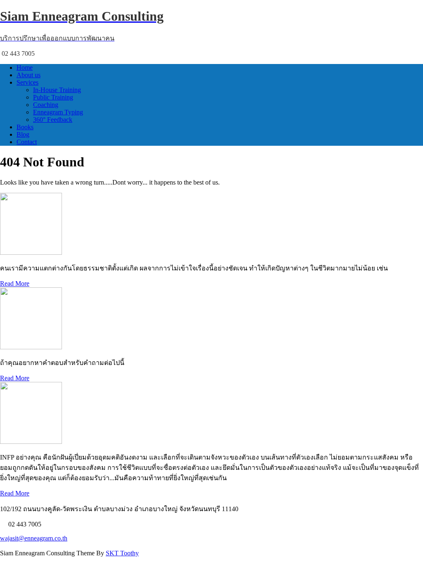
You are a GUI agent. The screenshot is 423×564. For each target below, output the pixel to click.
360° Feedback (52, 119)
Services (27, 82)
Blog (23, 134)
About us (28, 74)
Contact (27, 141)
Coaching (45, 104)
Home (25, 67)
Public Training (53, 97)
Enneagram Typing (58, 112)
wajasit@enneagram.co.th (33, 538)
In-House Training (57, 89)
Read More (14, 283)
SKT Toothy (122, 553)
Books (25, 126)
